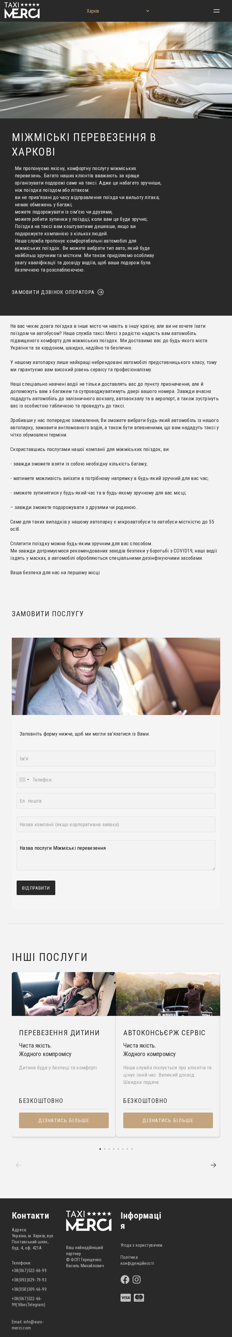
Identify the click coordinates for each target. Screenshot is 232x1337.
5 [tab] (118, 1149)
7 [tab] (127, 1149)
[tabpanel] (64, 1054)
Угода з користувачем (142, 1245)
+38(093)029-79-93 (29, 1280)
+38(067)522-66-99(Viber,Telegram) (28, 1301)
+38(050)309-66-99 (29, 1289)
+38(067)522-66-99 (29, 1270)
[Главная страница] (22, 16)
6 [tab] (123, 1149)
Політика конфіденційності (137, 1260)
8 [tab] (132, 1149)
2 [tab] (104, 1149)
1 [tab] (100, 1149)
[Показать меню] (216, 11)
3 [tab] (109, 1149)
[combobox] (24, 779)
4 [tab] (113, 1149)
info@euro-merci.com (28, 1325)
